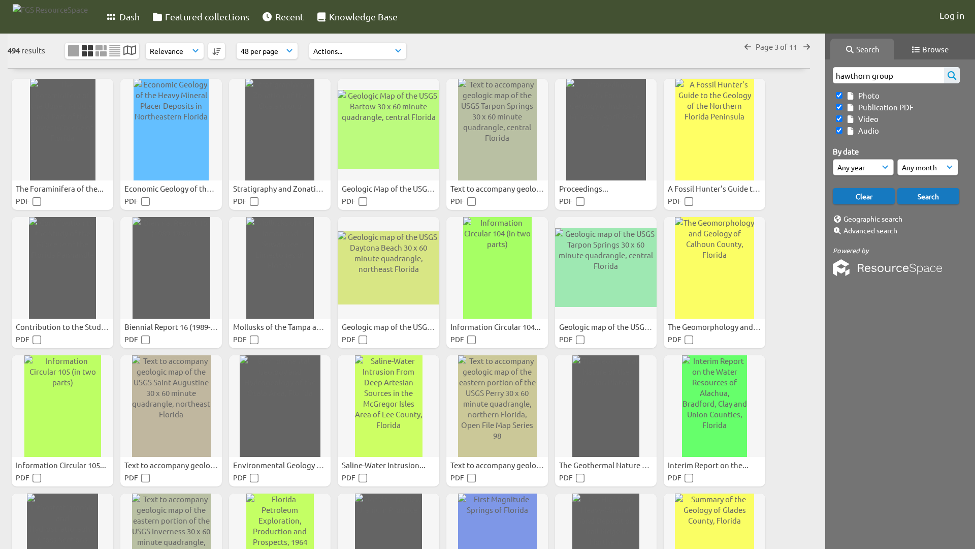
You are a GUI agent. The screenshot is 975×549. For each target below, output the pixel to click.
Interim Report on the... (709, 465)
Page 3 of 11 (777, 46)
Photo (867, 95)
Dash (128, 16)
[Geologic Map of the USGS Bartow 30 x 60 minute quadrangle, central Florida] (388, 129)
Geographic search (872, 218)
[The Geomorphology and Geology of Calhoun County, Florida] (714, 268)
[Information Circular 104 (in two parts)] (497, 268)
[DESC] (216, 51)
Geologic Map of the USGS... (390, 188)
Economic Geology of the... (171, 188)
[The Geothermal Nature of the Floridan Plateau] (606, 406)
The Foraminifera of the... (60, 188)
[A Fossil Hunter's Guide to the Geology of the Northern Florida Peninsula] (714, 129)
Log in (951, 15)
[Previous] (747, 46)
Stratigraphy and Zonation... (283, 188)
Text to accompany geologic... (502, 188)
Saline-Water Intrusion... (384, 465)
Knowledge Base (362, 16)
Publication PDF (884, 107)
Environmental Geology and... (285, 465)
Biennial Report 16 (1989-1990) (177, 326)
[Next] (806, 46)
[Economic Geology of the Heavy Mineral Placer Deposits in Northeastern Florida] (171, 129)
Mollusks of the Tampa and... (283, 326)
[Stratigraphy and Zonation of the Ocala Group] (280, 129)
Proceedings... (584, 188)
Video (867, 119)
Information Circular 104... (496, 326)
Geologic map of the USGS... (390, 326)
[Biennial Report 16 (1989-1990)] (171, 268)
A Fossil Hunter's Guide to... (716, 188)
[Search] (952, 75)
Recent (288, 16)
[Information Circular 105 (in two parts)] (62, 406)
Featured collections (206, 16)
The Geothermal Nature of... (608, 465)
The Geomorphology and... (714, 326)
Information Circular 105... (62, 465)
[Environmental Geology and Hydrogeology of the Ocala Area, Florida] (280, 406)
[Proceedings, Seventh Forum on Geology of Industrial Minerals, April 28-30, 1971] (606, 129)
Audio (867, 130)
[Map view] (129, 51)
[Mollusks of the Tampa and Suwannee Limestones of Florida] (280, 268)
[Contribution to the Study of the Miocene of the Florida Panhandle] (62, 268)
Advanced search (870, 230)
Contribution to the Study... (64, 326)
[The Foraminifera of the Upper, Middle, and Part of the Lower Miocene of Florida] (62, 129)
